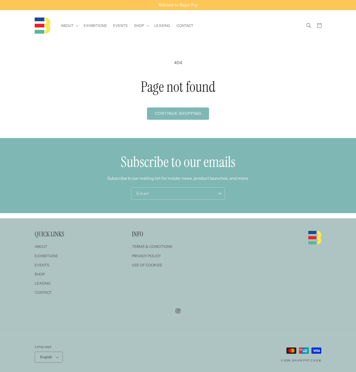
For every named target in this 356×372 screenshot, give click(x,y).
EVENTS (42, 265)
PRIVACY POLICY (146, 256)
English (46, 357)
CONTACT (43, 292)
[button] (69, 25)
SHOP (40, 274)
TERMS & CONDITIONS (152, 246)
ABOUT (41, 246)
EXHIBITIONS (46, 256)
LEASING (43, 283)
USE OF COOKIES (147, 265)
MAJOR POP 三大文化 (306, 360)
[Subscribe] (219, 193)
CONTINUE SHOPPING (178, 113)
